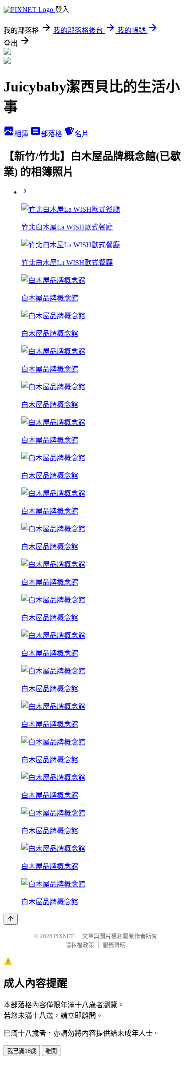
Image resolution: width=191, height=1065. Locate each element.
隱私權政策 (79, 945)
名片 (82, 134)
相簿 (22, 134)
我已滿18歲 (21, 1051)
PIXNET (64, 936)
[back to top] (11, 919)
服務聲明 (114, 945)
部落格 (52, 134)
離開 (51, 1051)
